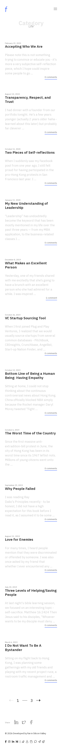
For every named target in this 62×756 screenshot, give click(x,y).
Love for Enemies (19, 539)
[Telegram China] (39, 741)
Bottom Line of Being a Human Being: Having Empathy (30, 375)
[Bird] (23, 741)
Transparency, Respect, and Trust (28, 99)
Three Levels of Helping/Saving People (31, 592)
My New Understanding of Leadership (26, 205)
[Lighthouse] (35, 741)
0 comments (51, 77)
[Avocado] (43, 741)
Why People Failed (20, 489)
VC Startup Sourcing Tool (25, 318)
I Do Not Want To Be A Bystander (23, 647)
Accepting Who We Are (23, 46)
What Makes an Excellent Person (26, 265)
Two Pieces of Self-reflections (30, 152)
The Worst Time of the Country (30, 433)
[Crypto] (27, 741)
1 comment (51, 297)
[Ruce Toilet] (31, 741)
